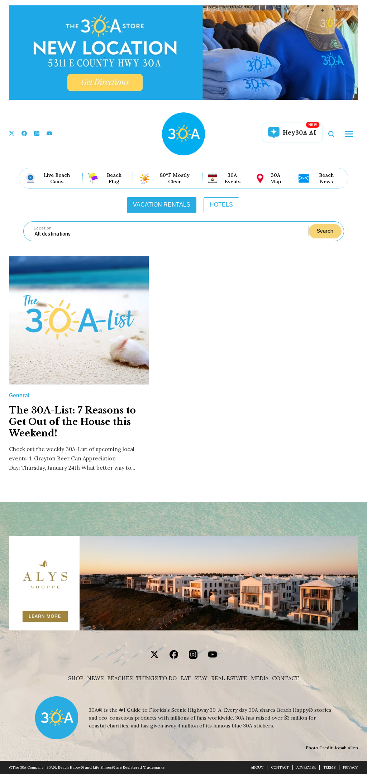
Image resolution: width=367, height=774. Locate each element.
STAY (201, 678)
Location (43, 228)
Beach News (326, 178)
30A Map (275, 178)
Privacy (350, 767)
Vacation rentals (161, 205)
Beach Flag (114, 178)
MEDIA (259, 678)
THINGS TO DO (156, 678)
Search (325, 231)
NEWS (95, 678)
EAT (185, 678)
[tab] (161, 204)
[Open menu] (349, 134)
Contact (285, 678)
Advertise (306, 767)
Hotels (221, 205)
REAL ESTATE (229, 678)
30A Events (232, 178)
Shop (76, 678)
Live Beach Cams (57, 178)
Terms (329, 767)
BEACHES (120, 678)
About (257, 767)
